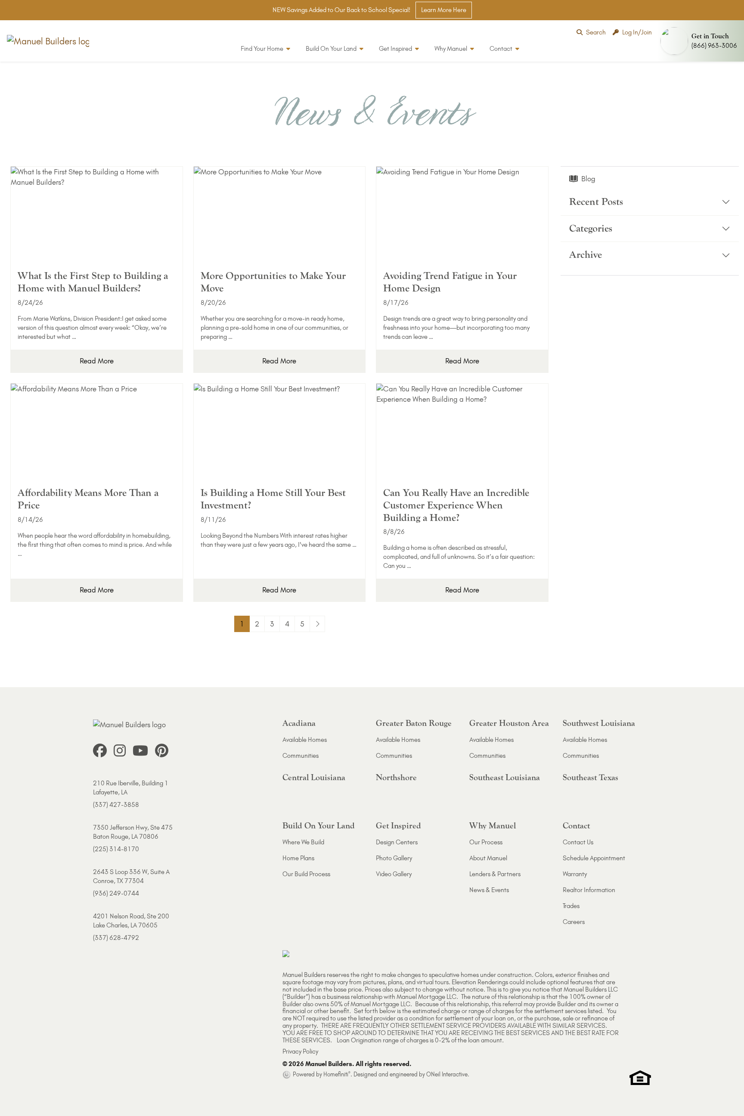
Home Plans (298, 858)
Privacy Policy (300, 1051)
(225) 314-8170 (116, 849)
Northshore (396, 777)
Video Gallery (394, 874)
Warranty (575, 874)
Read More (97, 360)
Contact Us (578, 842)
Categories (590, 228)
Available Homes (304, 740)
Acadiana (299, 723)
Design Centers (397, 842)
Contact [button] (502, 49)
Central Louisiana (313, 777)
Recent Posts (596, 202)
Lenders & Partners (495, 874)
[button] (700, 41)
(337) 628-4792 (116, 938)
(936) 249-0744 (116, 893)
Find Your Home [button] (263, 49)
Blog (588, 178)
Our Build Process (306, 874)
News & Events (489, 890)
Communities (300, 756)
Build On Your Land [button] (332, 49)
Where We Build (303, 842)
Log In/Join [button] (637, 32)
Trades (571, 906)
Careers (574, 922)
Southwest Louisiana (599, 723)
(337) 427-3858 (116, 805)
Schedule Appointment (594, 858)
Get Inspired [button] (396, 49)
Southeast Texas (590, 777)
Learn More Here (443, 10)
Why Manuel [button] (451, 49)
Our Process (485, 842)
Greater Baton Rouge (414, 723)
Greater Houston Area (509, 723)
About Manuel (488, 858)
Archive (585, 255)
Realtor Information (589, 890)
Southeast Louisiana (504, 777)
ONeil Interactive (447, 1074)
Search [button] (596, 32)
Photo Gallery (394, 858)
